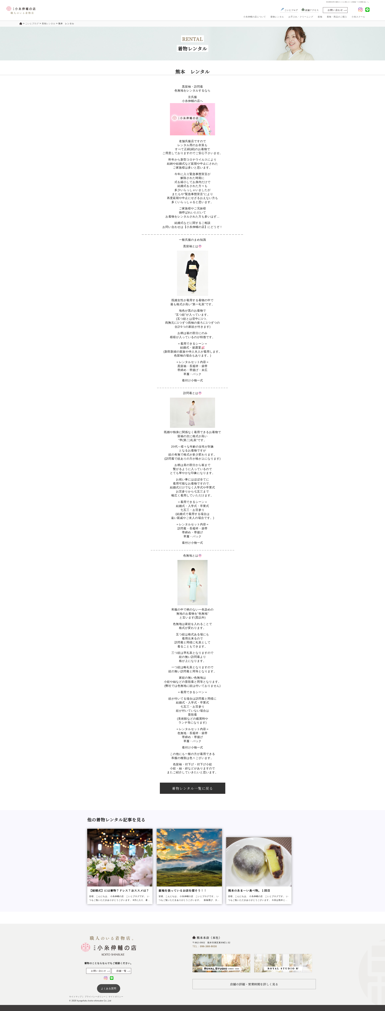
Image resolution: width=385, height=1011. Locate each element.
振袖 (320, 17)
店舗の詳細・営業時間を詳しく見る (254, 984)
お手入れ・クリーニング (300, 17)
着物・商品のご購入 (337, 17)
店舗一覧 (121, 971)
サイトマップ (75, 996)
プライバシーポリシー (95, 996)
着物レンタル (277, 17)
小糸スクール (358, 17)
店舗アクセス (312, 10)
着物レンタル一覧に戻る (192, 788)
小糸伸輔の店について (254, 17)
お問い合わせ (335, 10)
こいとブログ (291, 10)
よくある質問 (108, 988)
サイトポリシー (115, 996)
